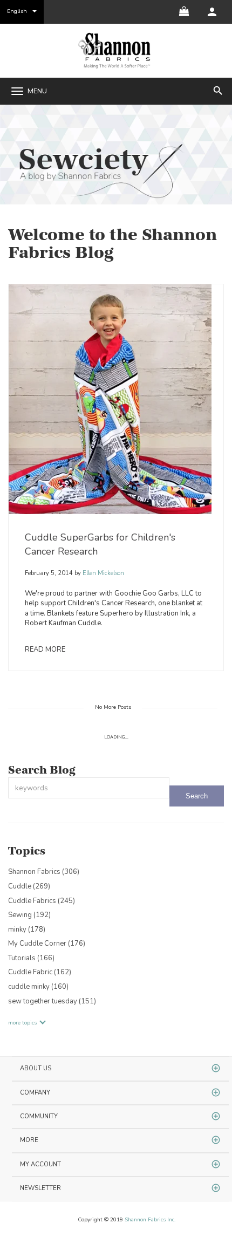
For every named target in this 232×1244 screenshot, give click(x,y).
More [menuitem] (29, 1140)
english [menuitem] (17, 11)
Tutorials (31, 958)
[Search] (196, 795)
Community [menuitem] (39, 1116)
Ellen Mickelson (102, 573)
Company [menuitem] (35, 1093)
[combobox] (88, 787)
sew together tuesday (52, 1001)
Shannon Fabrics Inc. (150, 1220)
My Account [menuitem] (40, 1164)
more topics (22, 1023)
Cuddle (29, 886)
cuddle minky (38, 987)
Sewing (29, 915)
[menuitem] (212, 12)
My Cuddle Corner (46, 943)
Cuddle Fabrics (41, 901)
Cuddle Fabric (39, 972)
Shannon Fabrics (43, 872)
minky (26, 929)
